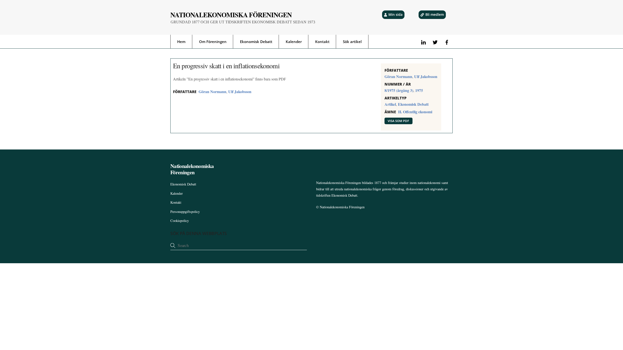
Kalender (294, 41)
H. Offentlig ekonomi (415, 111)
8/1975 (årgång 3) (399, 90)
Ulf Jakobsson (239, 91)
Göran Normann (212, 91)
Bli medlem (434, 14)
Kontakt (322, 41)
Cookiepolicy (179, 220)
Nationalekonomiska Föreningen (342, 207)
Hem (181, 41)
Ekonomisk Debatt (256, 41)
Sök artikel (352, 41)
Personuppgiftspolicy (185, 211)
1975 (419, 90)
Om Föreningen (213, 41)
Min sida (395, 14)
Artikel (390, 104)
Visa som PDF (398, 121)
